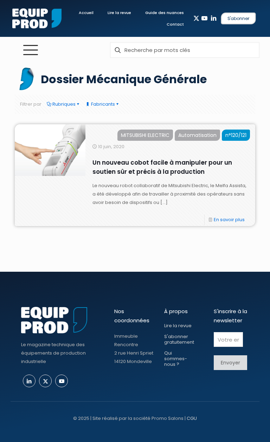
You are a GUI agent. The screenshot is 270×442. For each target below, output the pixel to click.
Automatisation (197, 135)
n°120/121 (235, 135)
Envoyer (230, 362)
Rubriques (63, 104)
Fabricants (102, 104)
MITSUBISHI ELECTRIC (145, 135)
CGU (192, 418)
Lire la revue (178, 325)
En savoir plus (229, 219)
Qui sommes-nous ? (175, 359)
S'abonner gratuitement (179, 339)
